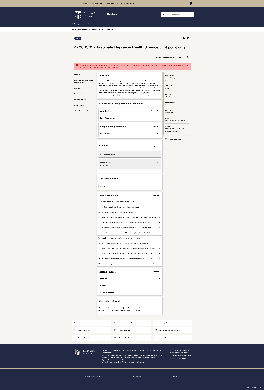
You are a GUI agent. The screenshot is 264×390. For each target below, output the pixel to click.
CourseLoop (258, 387)
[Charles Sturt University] (88, 15)
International (111, 3)
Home (74, 29)
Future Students (81, 3)
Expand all (154, 111)
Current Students (96, 3)
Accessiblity (137, 376)
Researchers (130, 3)
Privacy (174, 376)
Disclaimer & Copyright (94, 376)
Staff (120, 3)
